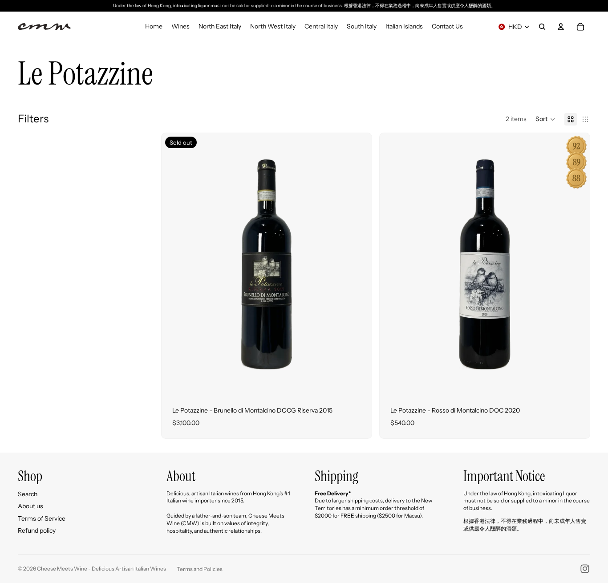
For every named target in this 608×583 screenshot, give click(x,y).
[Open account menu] (561, 26)
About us (30, 506)
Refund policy (37, 530)
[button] (545, 119)
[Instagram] (585, 568)
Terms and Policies (200, 569)
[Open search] (542, 26)
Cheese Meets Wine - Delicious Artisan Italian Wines (101, 568)
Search (27, 494)
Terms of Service (41, 518)
